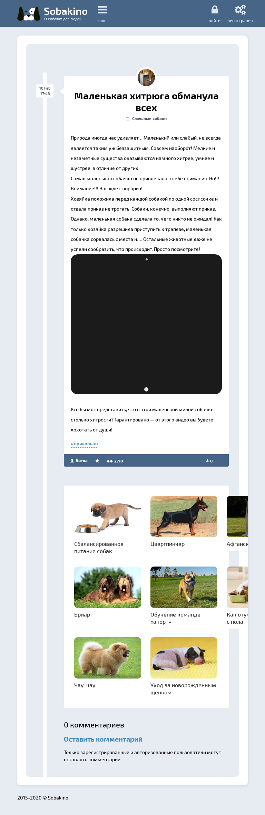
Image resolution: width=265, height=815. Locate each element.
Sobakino (66, 12)
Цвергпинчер (167, 543)
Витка (81, 460)
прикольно (86, 443)
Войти (214, 20)
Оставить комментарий (103, 739)
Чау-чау (85, 685)
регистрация (240, 20)
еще (102, 20)
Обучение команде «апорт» (175, 618)
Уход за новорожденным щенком (183, 688)
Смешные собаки (149, 118)
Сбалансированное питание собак (99, 547)
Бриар (82, 614)
